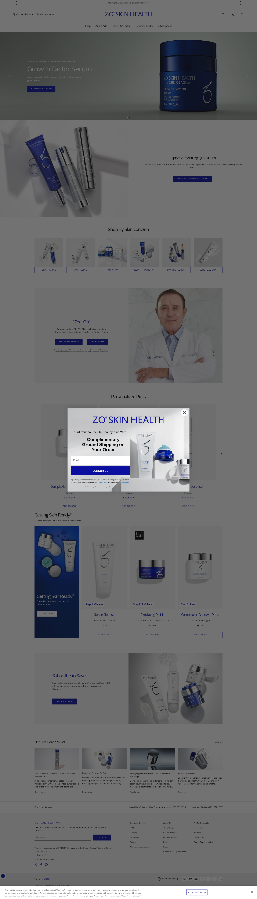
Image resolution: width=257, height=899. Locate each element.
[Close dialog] (184, 412)
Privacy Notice (72, 896)
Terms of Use (56, 896)
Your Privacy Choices (197, 892)
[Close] (252, 892)
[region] (128, 892)
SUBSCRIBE (100, 470)
